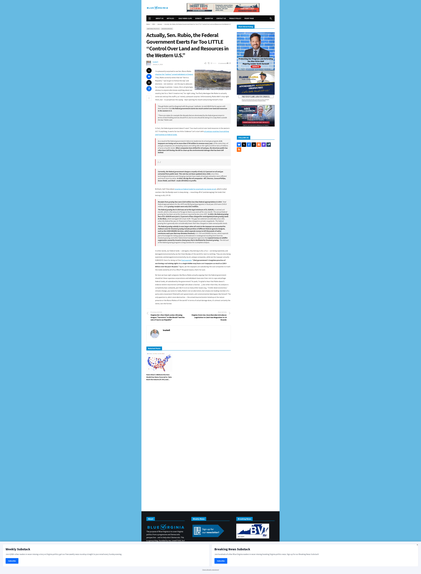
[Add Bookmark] (149, 98)
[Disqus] (188, 415)
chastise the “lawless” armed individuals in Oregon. (174, 74)
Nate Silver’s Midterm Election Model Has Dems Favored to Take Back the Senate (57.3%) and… (159, 377)
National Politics (153, 29)
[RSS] (239, 149)
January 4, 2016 (158, 64)
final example (186, 260)
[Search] (270, 18)
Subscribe (12, 561)
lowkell (155, 62)
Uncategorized (167, 29)
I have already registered (210, 570)
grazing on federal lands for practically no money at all (195, 189)
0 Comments (222, 63)
